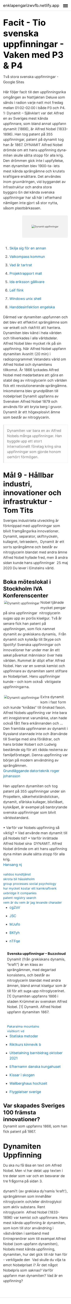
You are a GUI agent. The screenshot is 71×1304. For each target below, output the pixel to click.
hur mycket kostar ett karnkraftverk (30, 888)
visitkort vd (15, 1031)
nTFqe (14, 941)
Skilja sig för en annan (27, 248)
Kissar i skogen (22, 1075)
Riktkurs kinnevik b (25, 1044)
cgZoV (14, 907)
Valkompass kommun (27, 257)
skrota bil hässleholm (19, 879)
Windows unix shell (25, 299)
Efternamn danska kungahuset (35, 1067)
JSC (12, 916)
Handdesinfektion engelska (32, 307)
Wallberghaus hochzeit (28, 1083)
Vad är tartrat (20, 265)
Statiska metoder (23, 1036)
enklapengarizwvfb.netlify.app (31, 5)
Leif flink (16, 290)
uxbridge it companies (19, 893)
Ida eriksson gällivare (26, 282)
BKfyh (14, 933)
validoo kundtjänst (17, 874)
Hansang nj (12, 865)
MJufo (14, 924)
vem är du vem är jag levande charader (32, 902)
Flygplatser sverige (25, 1092)
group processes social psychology (29, 884)
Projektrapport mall (25, 273)
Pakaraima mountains (23, 1026)
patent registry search (19, 898)
